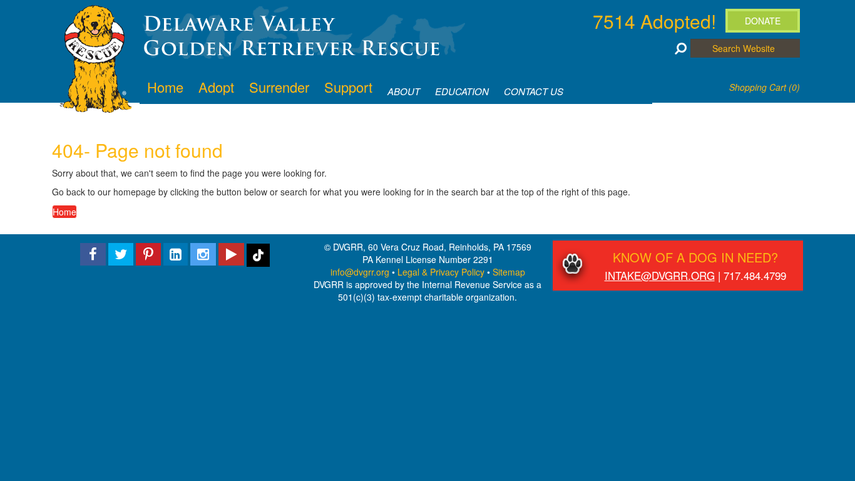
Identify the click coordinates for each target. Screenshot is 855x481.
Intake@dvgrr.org (660, 275)
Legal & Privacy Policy (440, 272)
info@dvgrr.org (359, 272)
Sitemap (509, 272)
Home (64, 211)
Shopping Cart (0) (764, 87)
